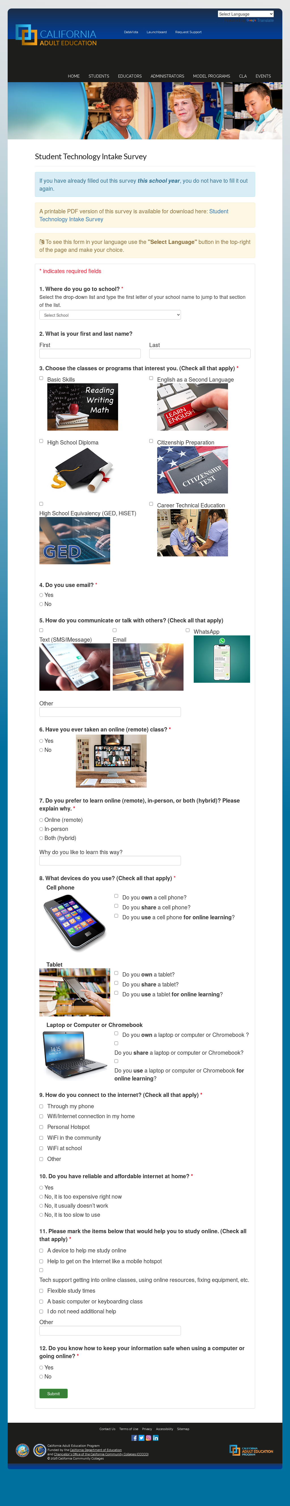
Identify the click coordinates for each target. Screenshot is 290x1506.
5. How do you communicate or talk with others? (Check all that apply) (131, 620)
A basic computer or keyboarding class (95, 1301)
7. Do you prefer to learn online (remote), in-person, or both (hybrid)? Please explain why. (139, 804)
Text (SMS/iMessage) (65, 639)
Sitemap (183, 1429)
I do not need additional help (81, 1311)
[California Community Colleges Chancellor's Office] (39, 1449)
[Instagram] (149, 1437)
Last (154, 345)
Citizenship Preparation (185, 442)
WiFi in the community (74, 1137)
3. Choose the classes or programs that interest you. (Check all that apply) (139, 368)
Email (119, 639)
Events (263, 76)
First (44, 345)
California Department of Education (96, 1450)
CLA (243, 76)
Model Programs (211, 76)
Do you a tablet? (148, 974)
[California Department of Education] (22, 1449)
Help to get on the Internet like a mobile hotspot (104, 1261)
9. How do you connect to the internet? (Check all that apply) (120, 1095)
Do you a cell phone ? (178, 917)
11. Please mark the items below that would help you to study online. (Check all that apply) (142, 1235)
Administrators (167, 76)
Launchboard (157, 32)
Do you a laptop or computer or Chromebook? (179, 1052)
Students (99, 76)
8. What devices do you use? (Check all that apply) (105, 878)
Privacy (147, 1429)
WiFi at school (64, 1148)
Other (46, 703)
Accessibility (164, 1429)
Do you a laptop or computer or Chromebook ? (185, 1034)
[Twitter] (142, 1437)
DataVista (131, 32)
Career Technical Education (191, 505)
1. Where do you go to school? (79, 289)
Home (74, 76)
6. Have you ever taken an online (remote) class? (105, 729)
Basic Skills (61, 379)
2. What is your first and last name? (86, 333)
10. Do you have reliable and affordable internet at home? (116, 1176)
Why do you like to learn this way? (81, 852)
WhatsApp (206, 631)
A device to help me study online (86, 1250)
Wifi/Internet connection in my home (91, 1116)
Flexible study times (71, 1290)
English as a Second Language (195, 379)
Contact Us (107, 1429)
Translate (265, 20)
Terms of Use (128, 1429)
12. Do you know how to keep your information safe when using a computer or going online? (142, 1352)
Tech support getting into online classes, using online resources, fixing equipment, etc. (144, 1279)
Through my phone (70, 1106)
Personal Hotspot (68, 1126)
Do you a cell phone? (154, 897)
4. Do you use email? (66, 585)
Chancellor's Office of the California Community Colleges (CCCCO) (101, 1454)
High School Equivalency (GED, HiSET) (88, 513)
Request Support (188, 32)
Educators (130, 76)
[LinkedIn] (156, 1437)
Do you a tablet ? (172, 994)
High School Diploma (73, 442)
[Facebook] (134, 1437)
